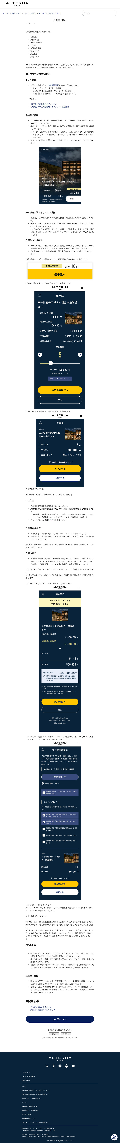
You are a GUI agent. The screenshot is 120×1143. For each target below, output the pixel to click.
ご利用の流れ (26, 1072)
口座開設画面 (53, 85)
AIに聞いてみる (60, 1019)
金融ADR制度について (29, 1118)
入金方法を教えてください (41, 1007)
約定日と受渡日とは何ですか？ (42, 1010)
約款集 (24, 1086)
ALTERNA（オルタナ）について (50, 13)
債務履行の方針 (26, 1114)
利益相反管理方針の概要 (29, 1106)
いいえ (66, 1034)
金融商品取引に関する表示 (30, 1110)
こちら (50, 520)
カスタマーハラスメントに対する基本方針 (35, 1122)
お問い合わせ (26, 1080)
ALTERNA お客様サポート (12, 13)
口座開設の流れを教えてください (43, 104)
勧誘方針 (24, 1102)
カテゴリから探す (30, 13)
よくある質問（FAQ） (29, 1076)
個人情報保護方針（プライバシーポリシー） (36, 1090)
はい (54, 1034)
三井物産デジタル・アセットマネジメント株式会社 (38, 1128)
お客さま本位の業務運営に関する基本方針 (35, 1094)
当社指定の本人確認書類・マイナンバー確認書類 (49, 107)
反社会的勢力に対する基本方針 (31, 1098)
